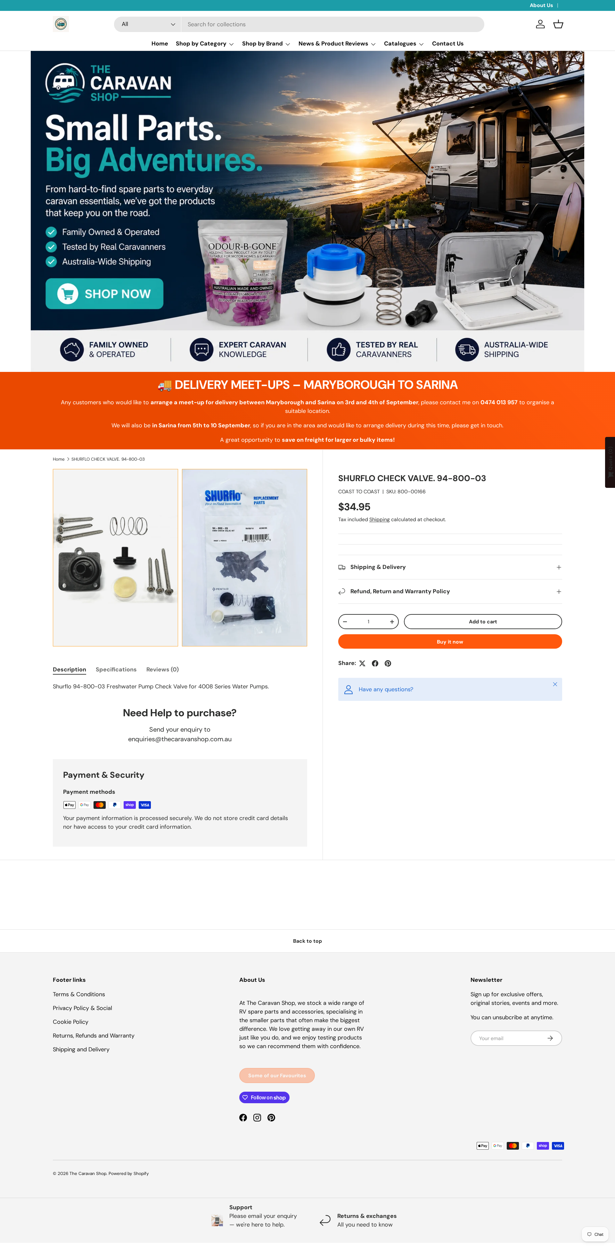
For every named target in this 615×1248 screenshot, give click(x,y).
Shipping (379, 519)
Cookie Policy (70, 1022)
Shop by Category (201, 43)
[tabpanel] (180, 686)
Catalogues (400, 43)
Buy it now (450, 641)
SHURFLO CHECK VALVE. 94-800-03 (108, 459)
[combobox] (299, 24)
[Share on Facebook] (375, 663)
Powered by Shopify (129, 1173)
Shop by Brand (262, 43)
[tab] (69, 669)
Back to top (307, 941)
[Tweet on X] (362, 663)
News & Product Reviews (333, 43)
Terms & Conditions (79, 994)
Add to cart (483, 621)
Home (160, 43)
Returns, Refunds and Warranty (94, 1035)
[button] (558, 24)
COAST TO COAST (359, 491)
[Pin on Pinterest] (387, 663)
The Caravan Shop (88, 1173)
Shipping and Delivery (81, 1049)
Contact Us (448, 43)
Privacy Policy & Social (82, 1008)
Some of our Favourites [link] (277, 1075)
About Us (541, 5)
